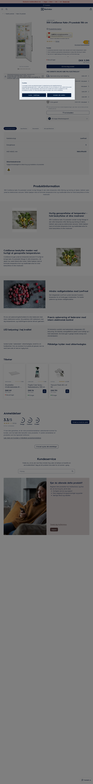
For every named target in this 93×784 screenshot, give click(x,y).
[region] (47, 89)
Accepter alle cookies (59, 95)
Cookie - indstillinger (34, 95)
